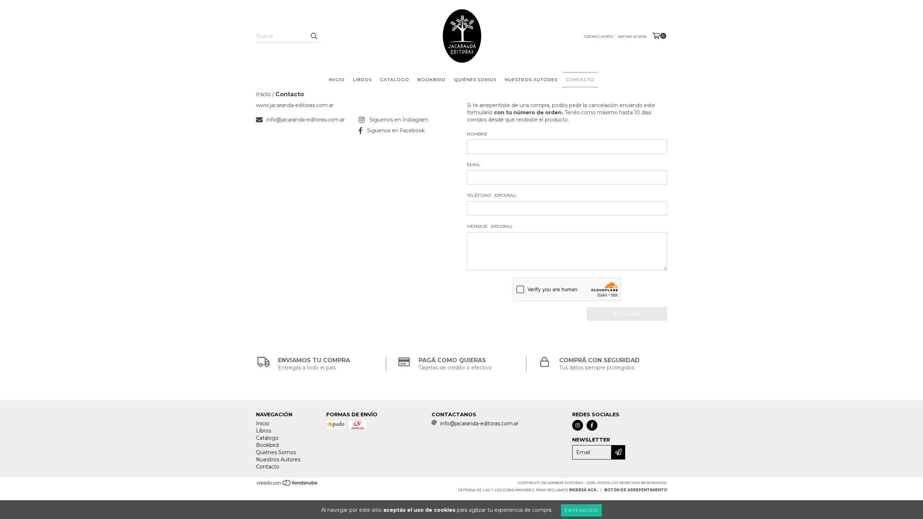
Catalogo (394, 79)
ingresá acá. (583, 490)
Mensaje (489, 226)
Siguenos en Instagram (399, 119)
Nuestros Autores (531, 79)
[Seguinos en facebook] (592, 425)
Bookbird (432, 79)
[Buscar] (313, 36)
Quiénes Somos (475, 79)
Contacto (580, 79)
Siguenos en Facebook (396, 130)
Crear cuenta (598, 36)
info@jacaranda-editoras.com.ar (305, 119)
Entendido (581, 510)
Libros (362, 79)
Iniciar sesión (632, 36)
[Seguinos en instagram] (577, 425)
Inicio (337, 79)
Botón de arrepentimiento (635, 490)
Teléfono (491, 195)
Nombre (477, 134)
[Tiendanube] (287, 485)
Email (474, 164)
